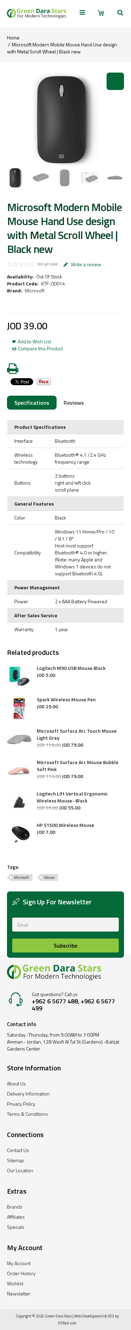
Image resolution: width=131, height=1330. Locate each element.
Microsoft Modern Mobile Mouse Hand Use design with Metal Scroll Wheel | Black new (62, 48)
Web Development (89, 1316)
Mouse (49, 877)
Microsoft (34, 290)
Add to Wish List (34, 341)
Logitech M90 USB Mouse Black (71, 668)
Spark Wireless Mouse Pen (66, 699)
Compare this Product (40, 348)
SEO (111, 1316)
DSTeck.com (67, 1323)
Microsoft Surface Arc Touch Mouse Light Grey (77, 734)
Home (13, 37)
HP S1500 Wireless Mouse (65, 825)
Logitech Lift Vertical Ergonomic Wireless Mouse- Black (72, 797)
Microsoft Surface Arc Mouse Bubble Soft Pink (77, 766)
